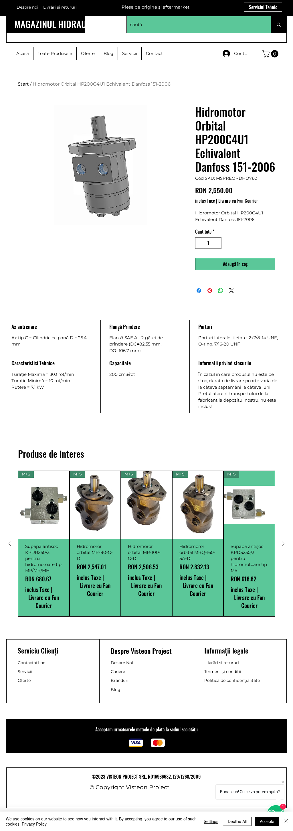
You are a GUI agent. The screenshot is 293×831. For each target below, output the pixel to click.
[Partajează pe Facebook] (198, 290)
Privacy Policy (34, 824)
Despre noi (27, 7)
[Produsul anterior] (9, 543)
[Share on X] (231, 290)
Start (23, 84)
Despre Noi (122, 662)
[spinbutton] (208, 243)
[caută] (278, 24)
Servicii (25, 671)
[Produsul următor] (283, 543)
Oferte (24, 680)
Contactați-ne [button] (31, 662)
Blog (115, 689)
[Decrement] (200, 243)
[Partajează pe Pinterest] (209, 290)
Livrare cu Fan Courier (238, 201)
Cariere (118, 671)
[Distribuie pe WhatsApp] (220, 290)
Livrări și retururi (222, 662)
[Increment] (217, 243)
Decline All (237, 821)
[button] (271, 54)
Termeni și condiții (222, 671)
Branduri (119, 680)
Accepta (267, 821)
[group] (146, 543)
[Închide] (286, 821)
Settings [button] (211, 821)
